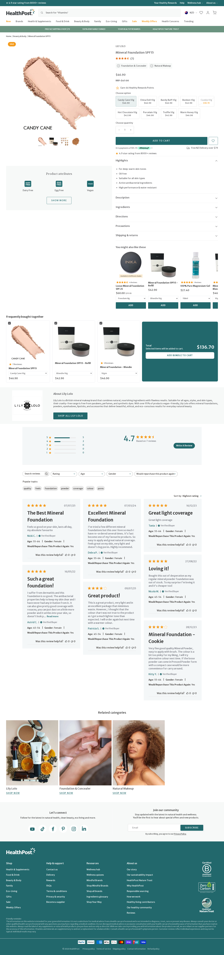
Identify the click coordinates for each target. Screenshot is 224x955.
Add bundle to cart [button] (180, 355)
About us (210, 3)
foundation (51, 488)
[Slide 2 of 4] (54, 142)
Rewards (50, 880)
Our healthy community (139, 907)
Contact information (136, 949)
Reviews (131, 912)
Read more (53, 616)
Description (122, 197)
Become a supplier (55, 902)
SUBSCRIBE (192, 827)
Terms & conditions (56, 891)
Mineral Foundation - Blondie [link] (116, 367)
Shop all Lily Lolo (70, 415)
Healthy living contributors (141, 902)
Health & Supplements (39, 21)
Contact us (52, 869)
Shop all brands (94, 891)
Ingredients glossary (97, 896)
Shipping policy (119, 949)
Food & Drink (62, 21)
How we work (133, 896)
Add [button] (130, 305)
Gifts (124, 21)
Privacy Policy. (180, 834)
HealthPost (74, 949)
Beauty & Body (81, 21)
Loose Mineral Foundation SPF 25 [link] (130, 287)
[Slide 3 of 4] (65, 142)
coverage (78, 488)
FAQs (49, 885)
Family (97, 21)
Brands (19, 21)
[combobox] (109, 13)
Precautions (123, 225)
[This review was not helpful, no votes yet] (72, 554)
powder (65, 488)
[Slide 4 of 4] (76, 142)
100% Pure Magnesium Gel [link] (195, 286)
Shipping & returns (127, 235)
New (8, 21)
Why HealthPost (135, 885)
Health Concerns (170, 21)
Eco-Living (111, 21)
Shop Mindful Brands (97, 885)
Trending (189, 21)
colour (90, 488)
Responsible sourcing (138, 891)
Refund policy (153, 949)
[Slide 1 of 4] (42, 142)
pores (101, 488)
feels (38, 488)
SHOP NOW (13, 793)
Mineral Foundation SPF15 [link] (23, 368)
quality (27, 488)
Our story (132, 869)
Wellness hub (194, 3)
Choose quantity (124, 123)
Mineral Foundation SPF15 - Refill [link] (163, 284)
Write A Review (184, 445)
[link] (131, 265)
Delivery (50, 874)
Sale (134, 21)
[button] (201, 12)
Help (182, 3)
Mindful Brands (95, 880)
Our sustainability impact (140, 874)
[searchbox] (33, 473)
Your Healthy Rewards (165, 3)
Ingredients (123, 207)
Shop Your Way (94, 902)
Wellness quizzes (95, 874)
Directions (122, 216)
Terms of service (103, 949)
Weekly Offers (149, 21)
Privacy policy (89, 949)
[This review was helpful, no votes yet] (66, 554)
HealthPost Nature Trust (139, 880)
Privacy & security (55, 896)
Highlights (122, 160)
